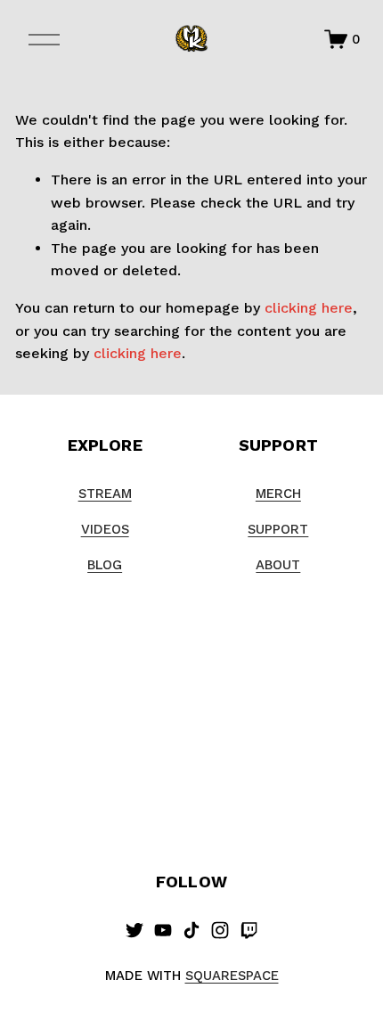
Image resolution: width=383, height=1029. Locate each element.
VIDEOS (105, 529)
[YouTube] (163, 930)
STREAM (105, 494)
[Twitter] (134, 930)
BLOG (104, 565)
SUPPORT (278, 529)
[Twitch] (248, 930)
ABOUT (278, 565)
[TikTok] (191, 930)
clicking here (309, 307)
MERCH (278, 494)
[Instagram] (220, 930)
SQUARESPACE (232, 976)
